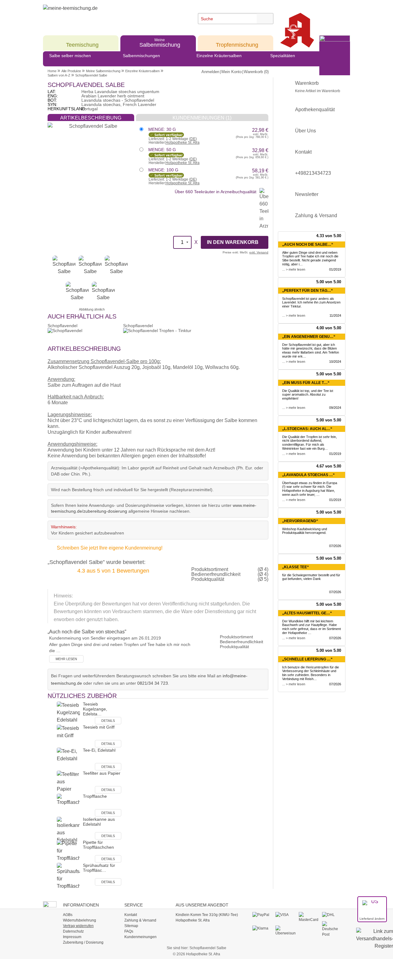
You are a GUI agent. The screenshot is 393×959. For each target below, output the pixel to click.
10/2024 (335, 361)
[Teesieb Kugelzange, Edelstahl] (68, 712)
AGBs (67, 915)
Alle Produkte (71, 71)
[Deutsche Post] (332, 929)
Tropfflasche (95, 796)
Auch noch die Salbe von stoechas (87, 631)
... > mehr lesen (293, 269)
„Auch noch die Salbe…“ (307, 244)
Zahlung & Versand (316, 215)
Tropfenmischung (237, 42)
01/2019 (335, 269)
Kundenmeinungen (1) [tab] (202, 117)
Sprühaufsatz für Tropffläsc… (99, 868)
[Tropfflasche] (68, 804)
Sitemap (131, 926)
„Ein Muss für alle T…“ (305, 383)
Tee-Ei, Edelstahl (99, 750)
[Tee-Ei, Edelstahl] (68, 758)
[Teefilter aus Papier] (68, 781)
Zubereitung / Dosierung (83, 942)
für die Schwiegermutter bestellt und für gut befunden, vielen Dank (311, 577)
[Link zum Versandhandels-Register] (374, 942)
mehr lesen (66, 659)
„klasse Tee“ (295, 567)
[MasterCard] (309, 917)
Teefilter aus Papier (101, 773)
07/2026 (335, 546)
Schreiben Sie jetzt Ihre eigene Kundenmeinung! (109, 547)
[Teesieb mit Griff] (68, 735)
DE (193, 139)
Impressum (72, 937)
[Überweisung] (285, 930)
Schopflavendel (62, 325)
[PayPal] (262, 915)
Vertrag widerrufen (78, 926)
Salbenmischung (159, 42)
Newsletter (306, 194)
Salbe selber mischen (70, 55)
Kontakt (303, 152)
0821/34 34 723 (152, 683)
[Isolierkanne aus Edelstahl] (68, 829)
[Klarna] (262, 928)
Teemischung (82, 42)
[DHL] (332, 915)
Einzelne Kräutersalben (219, 55)
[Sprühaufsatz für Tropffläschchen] (68, 876)
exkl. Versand (258, 252)
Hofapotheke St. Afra (182, 142)
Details (108, 720)
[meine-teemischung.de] (99, 15)
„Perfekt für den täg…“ (307, 290)
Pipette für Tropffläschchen (98, 845)
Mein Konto (231, 71)
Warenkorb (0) (256, 71)
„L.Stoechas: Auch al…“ (307, 429)
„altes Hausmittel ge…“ (307, 613)
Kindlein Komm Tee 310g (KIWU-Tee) (207, 915)
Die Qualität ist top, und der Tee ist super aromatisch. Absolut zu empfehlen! (307, 395)
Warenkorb (317, 86)
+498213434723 (313, 173)
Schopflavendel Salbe (91, 75)
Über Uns (305, 130)
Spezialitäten (282, 55)
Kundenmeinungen (140, 937)
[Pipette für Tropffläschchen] (68, 850)
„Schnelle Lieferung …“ (307, 659)
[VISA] (285, 915)
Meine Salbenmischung (103, 71)
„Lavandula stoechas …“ (308, 475)
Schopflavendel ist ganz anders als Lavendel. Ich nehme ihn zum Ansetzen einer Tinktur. (311, 302)
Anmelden (210, 71)
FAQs (128, 931)
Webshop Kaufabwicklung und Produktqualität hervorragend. (304, 531)
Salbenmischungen (141, 55)
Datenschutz (73, 931)
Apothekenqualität (315, 109)
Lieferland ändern (372, 918)
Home (52, 71)
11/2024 (335, 315)
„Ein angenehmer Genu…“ (308, 337)
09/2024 (335, 407)
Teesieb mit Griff (99, 727)
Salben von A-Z (59, 75)
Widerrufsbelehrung (79, 920)
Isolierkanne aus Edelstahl (99, 822)
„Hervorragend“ (300, 521)
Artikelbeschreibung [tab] (90, 117)
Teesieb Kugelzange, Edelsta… (95, 709)
